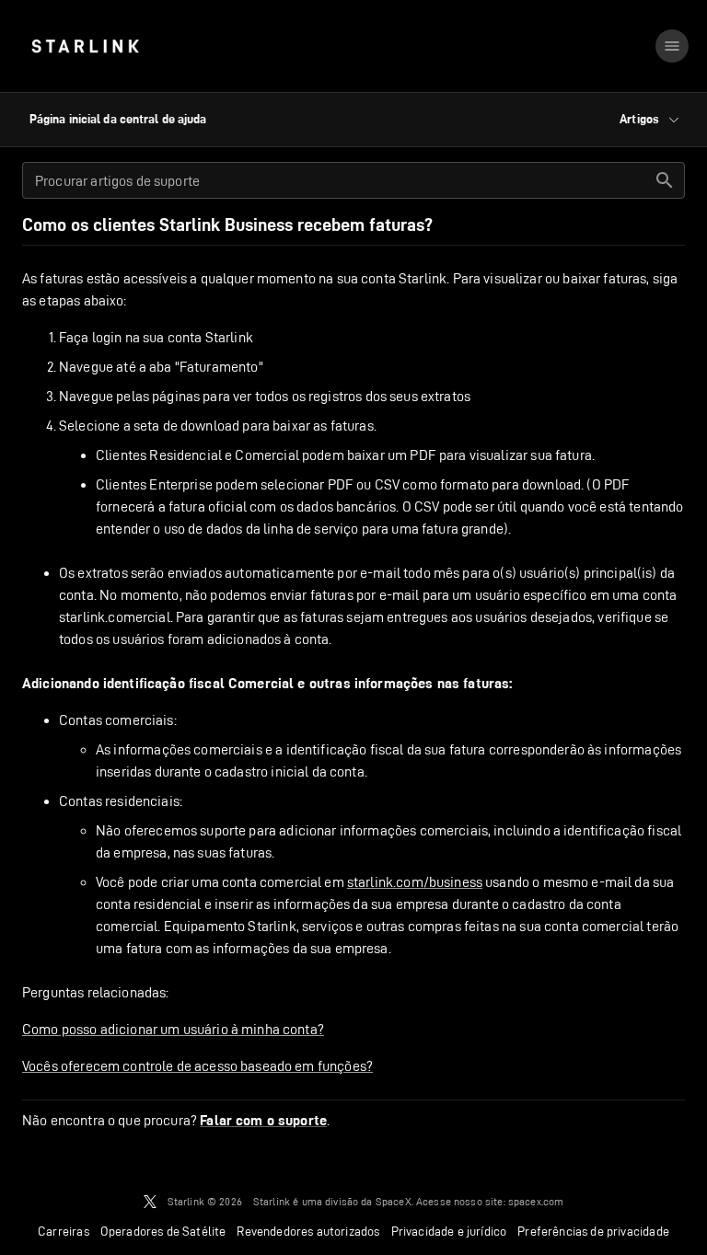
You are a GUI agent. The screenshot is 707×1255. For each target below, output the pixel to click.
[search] (664, 180)
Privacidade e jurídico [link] (449, 1231)
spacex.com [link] (536, 1201)
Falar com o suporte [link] (263, 1120)
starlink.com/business (414, 882)
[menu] (672, 46)
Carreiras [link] (63, 1231)
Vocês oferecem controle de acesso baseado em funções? (197, 1066)
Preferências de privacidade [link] (593, 1231)
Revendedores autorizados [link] (308, 1231)
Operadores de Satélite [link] (163, 1231)
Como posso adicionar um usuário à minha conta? (173, 1029)
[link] (85, 46)
